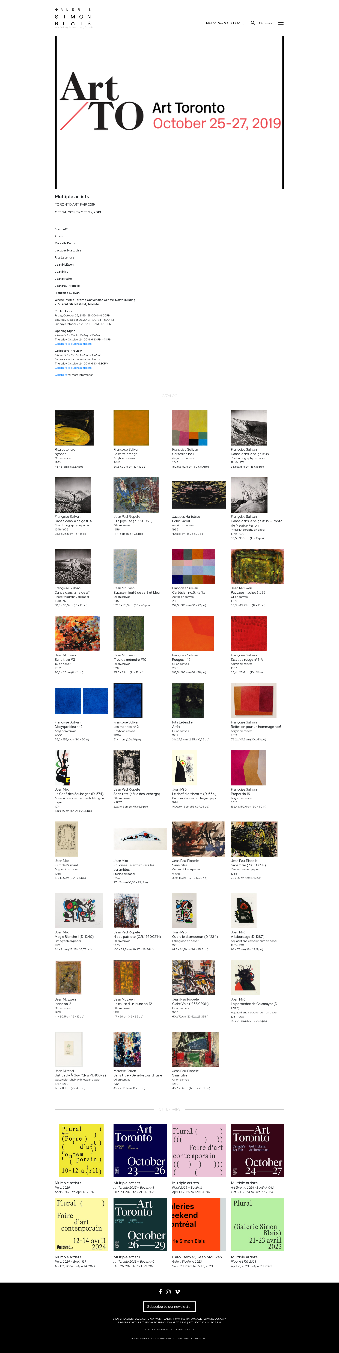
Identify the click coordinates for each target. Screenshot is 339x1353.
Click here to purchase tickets (73, 344)
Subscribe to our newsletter (169, 1306)
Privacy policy (201, 1338)
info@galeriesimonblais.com (206, 1318)
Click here (61, 375)
